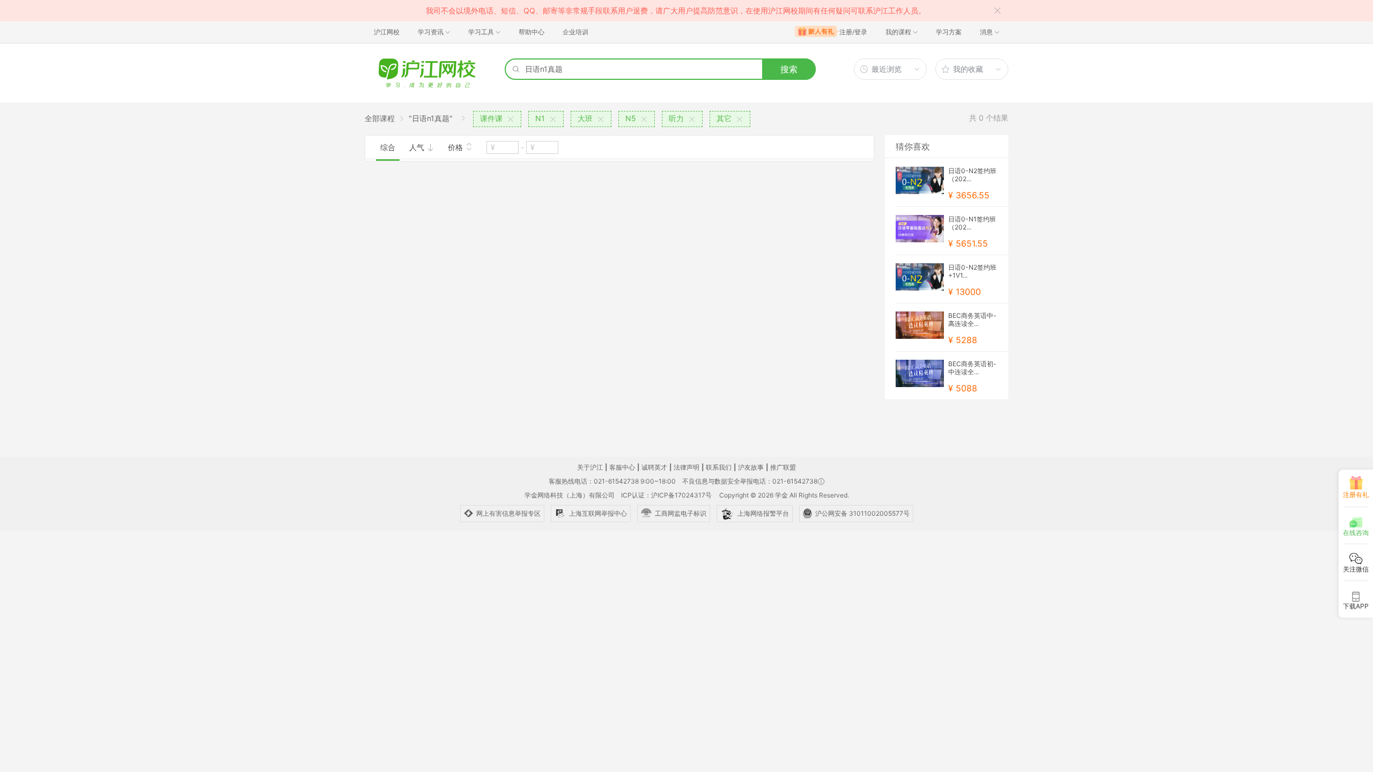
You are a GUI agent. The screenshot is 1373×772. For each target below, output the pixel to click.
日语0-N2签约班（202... (972, 175)
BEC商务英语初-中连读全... (972, 368)
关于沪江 (590, 467)
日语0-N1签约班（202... (972, 223)
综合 (387, 147)
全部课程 (380, 118)
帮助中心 (531, 32)
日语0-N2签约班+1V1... (972, 271)
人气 (417, 147)
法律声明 (686, 467)
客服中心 (622, 467)
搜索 (789, 69)
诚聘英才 (654, 467)
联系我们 (719, 467)
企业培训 (575, 32)
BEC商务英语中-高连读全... (972, 319)
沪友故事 (751, 467)
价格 (456, 147)
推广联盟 (783, 467)
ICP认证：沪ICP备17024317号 (666, 495)
